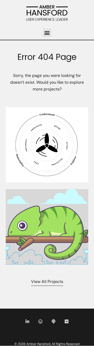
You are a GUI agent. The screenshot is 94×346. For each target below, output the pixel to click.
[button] (47, 33)
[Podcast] (53, 321)
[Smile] (40, 321)
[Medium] (66, 321)
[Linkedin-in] (27, 321)
